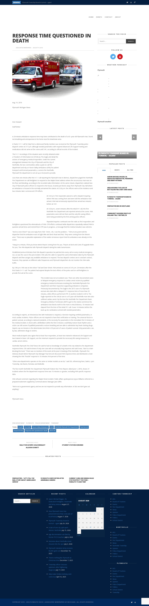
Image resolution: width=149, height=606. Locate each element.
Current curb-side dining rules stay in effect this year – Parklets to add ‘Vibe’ (81, 480)
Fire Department (18, 423)
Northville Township (119, 546)
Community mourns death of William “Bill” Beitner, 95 (119, 214)
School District (117, 520)
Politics (114, 518)
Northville (122, 527)
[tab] (103, 170)
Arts (113, 499)
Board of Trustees (118, 502)
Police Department (42, 423)
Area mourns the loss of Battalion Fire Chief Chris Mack (119, 189)
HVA (51, 427)
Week (104, 170)
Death (20, 427)
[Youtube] (131, 2)
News (114, 510)
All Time (130, 170)
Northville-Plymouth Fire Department (66, 427)
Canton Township (122, 494)
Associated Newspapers (23, 47)
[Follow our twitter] (113, 56)
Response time (18, 431)
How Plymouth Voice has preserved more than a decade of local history (60, 514)
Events (114, 504)
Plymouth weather (104, 121)
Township (55, 423)
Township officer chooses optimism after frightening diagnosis (58, 567)
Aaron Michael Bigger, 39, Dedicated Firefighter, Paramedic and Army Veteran (120, 178)
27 (90, 527)
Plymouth (30, 423)
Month (117, 170)
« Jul (78, 535)
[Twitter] (127, 2)
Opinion (115, 512)
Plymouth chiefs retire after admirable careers (52, 479)
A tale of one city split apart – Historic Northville (37, 2)
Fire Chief (27, 427)
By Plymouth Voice (112, 183)
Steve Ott (52, 431)
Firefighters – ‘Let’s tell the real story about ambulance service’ (24, 480)
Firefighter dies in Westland (118, 206)
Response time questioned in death (36, 431)
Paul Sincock (84, 427)
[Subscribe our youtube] (120, 56)
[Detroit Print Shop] (117, 231)
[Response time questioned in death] (47, 76)
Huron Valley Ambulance (40, 427)
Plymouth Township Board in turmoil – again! (113, 154)
